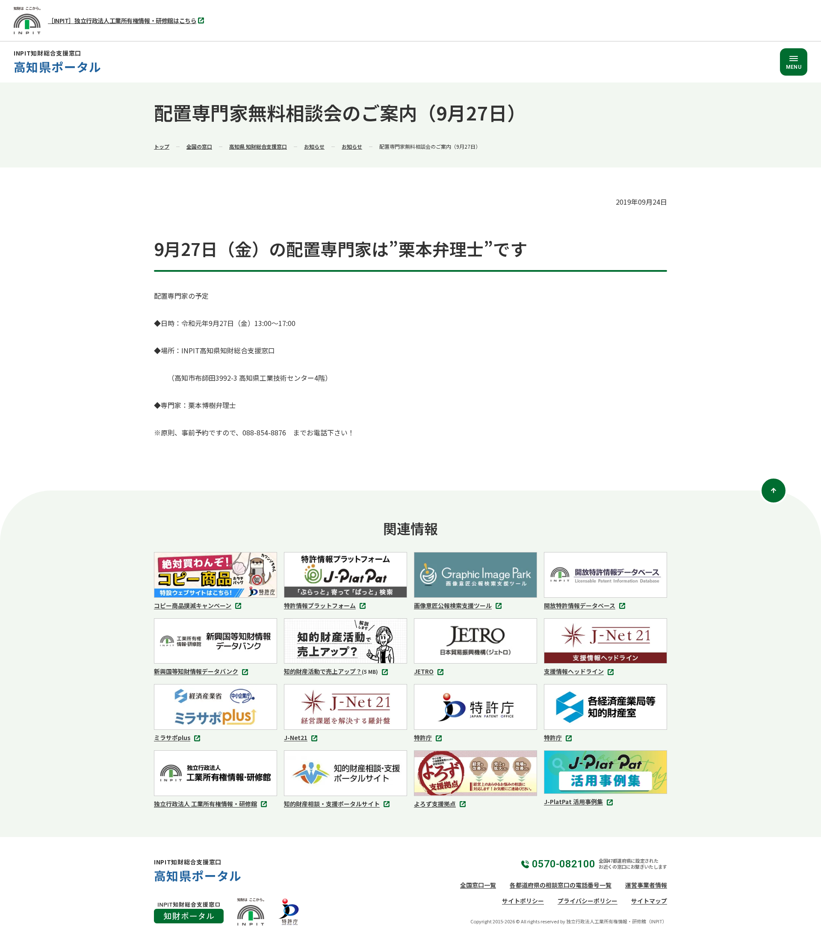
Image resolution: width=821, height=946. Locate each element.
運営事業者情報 (646, 885)
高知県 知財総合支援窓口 (258, 146)
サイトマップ (649, 900)
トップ (161, 146)
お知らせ (314, 146)
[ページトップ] (773, 490)
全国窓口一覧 (478, 885)
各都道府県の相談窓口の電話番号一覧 (560, 885)
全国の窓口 (199, 146)
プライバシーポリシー (587, 900)
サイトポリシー (523, 900)
